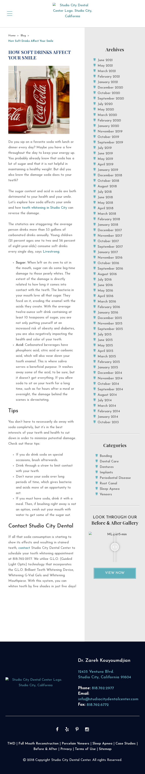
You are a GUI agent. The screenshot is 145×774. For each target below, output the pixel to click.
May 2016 (105, 290)
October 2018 (108, 181)
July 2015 (105, 334)
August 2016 (107, 274)
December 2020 (110, 87)
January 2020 (108, 126)
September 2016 (110, 269)
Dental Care (109, 461)
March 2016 (107, 301)
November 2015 (110, 323)
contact (24, 548)
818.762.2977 (103, 688)
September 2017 (110, 247)
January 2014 (108, 417)
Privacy (66, 749)
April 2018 (105, 208)
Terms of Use (85, 749)
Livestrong (51, 252)
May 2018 (105, 203)
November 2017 (110, 236)
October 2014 (108, 384)
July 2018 (105, 192)
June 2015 (105, 340)
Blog (23, 35)
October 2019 (108, 137)
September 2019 (110, 142)
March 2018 (107, 214)
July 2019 (105, 148)
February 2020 (109, 120)
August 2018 (107, 186)
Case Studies (126, 743)
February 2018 (109, 219)
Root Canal (108, 483)
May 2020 (106, 109)
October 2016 (108, 263)
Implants (106, 472)
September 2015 (110, 329)
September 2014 (110, 389)
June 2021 (105, 60)
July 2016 (105, 280)
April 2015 (105, 351)
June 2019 (105, 153)
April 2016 (105, 296)
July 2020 (105, 104)
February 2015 (109, 362)
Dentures (107, 467)
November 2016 (110, 258)
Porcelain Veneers (75, 743)
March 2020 (107, 115)
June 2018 (105, 197)
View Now (114, 573)
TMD (11, 743)
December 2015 (110, 318)
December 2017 (110, 230)
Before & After (45, 749)
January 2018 (108, 225)
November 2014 (110, 378)
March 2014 (107, 406)
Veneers (106, 494)
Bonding (106, 456)
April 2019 (105, 164)
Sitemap (105, 749)
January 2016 (108, 312)
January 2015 (108, 367)
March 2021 (107, 71)
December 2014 (110, 373)
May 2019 (105, 159)
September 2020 (111, 98)
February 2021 (109, 77)
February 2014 (109, 411)
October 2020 (109, 93)
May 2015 (105, 345)
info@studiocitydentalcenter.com (108, 699)
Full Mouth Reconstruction (39, 743)
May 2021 (105, 66)
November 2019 (110, 131)
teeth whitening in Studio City (44, 208)
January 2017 (108, 252)
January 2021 (108, 82)
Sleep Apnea (110, 489)
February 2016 (109, 307)
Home (11, 35)
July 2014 (105, 400)
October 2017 (108, 241)
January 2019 (108, 170)
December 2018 (110, 175)
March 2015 (107, 356)
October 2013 (108, 422)
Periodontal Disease (115, 478)
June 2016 (105, 285)
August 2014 (107, 395)
